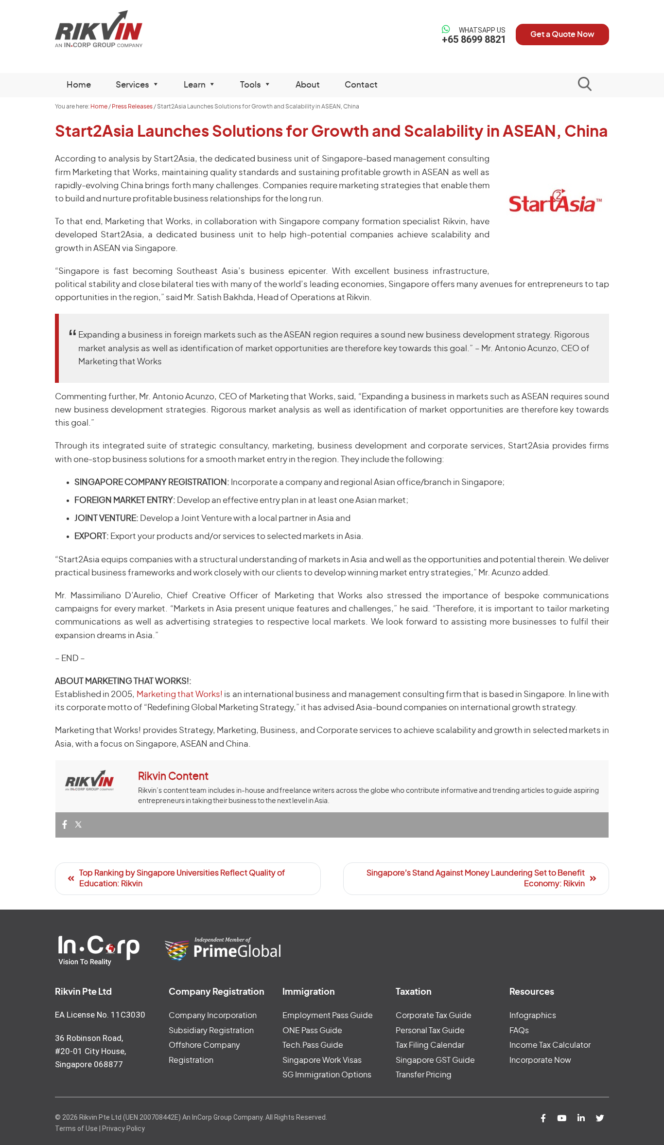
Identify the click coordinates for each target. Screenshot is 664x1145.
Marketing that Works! (180, 694)
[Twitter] (78, 825)
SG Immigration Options (326, 1075)
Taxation (414, 992)
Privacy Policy (123, 1128)
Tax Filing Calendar (430, 1045)
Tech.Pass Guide (312, 1045)
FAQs (519, 1031)
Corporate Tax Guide (434, 1016)
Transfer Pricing (424, 1075)
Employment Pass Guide (327, 1016)
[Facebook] (64, 825)
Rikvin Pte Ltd (119, 29)
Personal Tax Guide (430, 1031)
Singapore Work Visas (322, 1060)
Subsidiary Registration (211, 1031)
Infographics (532, 1016)
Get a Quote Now (562, 34)
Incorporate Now (540, 1060)
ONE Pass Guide (312, 1031)
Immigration (308, 992)
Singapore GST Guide (435, 1060)
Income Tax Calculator (550, 1045)
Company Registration (216, 992)
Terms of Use (76, 1128)
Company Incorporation (213, 1016)
